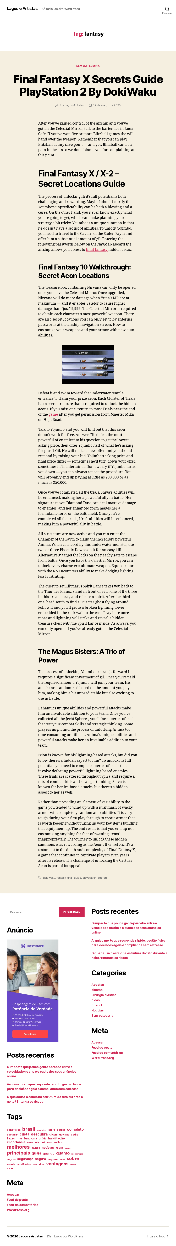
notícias (48, 1147)
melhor (57, 1142)
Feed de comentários (22, 1205)
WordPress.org (18, 1210)
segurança (25, 1159)
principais (18, 1153)
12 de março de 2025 (107, 105)
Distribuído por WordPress (65, 1236)
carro (51, 1129)
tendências (24, 1164)
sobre (73, 1158)
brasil (28, 1129)
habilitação (56, 1138)
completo (75, 1129)
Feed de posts (17, 1199)
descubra (39, 1134)
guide (77, 877)
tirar (42, 1164)
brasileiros (42, 1130)
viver (10, 1168)
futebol (96, 1005)
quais (36, 1153)
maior (49, 1142)
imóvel (30, 1142)
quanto (63, 1153)
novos (59, 1147)
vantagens (57, 1163)
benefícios (13, 1129)
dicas (53, 1134)
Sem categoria (88, 65)
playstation (89, 877)
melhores (18, 1147)
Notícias (97, 1010)
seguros (53, 1159)
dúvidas (64, 1134)
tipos (35, 1165)
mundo (35, 1147)
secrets (102, 877)
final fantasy (97, 249)
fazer (11, 1138)
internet (40, 1142)
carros (61, 1129)
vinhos (73, 1165)
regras (11, 1159)
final (70, 877)
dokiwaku (49, 877)
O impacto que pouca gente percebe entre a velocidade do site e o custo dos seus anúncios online (41, 1071)
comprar (12, 1134)
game (53, 414)
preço (67, 1148)
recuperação (77, 1154)
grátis (42, 1138)
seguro (40, 1159)
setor (62, 1159)
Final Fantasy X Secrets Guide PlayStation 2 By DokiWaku (88, 85)
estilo (74, 1134)
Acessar (13, 1194)
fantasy (61, 877)
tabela (11, 1164)
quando (48, 1153)
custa (24, 1134)
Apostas (97, 984)
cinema (96, 990)
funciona (30, 1138)
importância (16, 1142)
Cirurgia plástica (103, 995)
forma (19, 1139)
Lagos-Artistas (74, 105)
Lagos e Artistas (22, 9)
